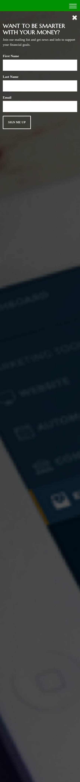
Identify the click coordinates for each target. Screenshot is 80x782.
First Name (11, 56)
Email (7, 97)
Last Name (10, 77)
